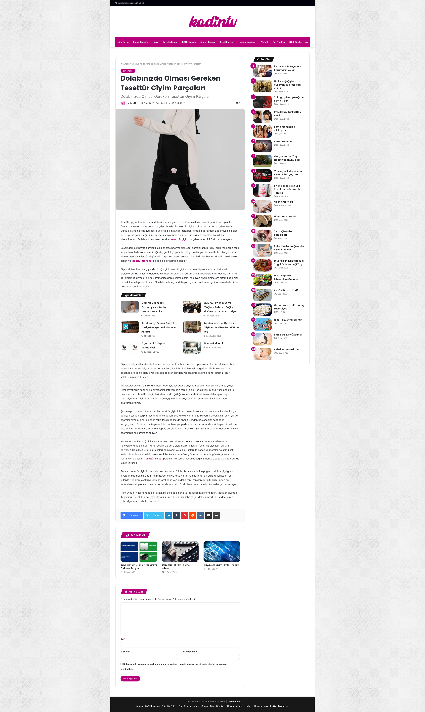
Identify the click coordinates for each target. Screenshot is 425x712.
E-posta (125, 651)
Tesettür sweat (153, 458)
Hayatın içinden (247, 42)
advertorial (139, 63)
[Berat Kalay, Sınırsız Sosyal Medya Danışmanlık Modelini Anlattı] (130, 327)
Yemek (264, 42)
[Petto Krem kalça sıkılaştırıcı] (262, 131)
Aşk (156, 42)
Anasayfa (128, 63)
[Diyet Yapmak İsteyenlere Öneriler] (262, 280)
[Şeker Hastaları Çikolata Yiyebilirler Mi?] (262, 250)
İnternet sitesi (190, 651)
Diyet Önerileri (226, 42)
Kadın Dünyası (140, 42)
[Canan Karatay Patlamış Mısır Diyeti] (262, 309)
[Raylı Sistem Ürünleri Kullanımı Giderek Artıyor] (139, 551)
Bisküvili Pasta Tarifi (286, 290)
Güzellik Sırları (170, 42)
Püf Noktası (279, 42)
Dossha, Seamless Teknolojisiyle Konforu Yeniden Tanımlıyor (154, 307)
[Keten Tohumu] (262, 146)
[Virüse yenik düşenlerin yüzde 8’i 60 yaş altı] (262, 175)
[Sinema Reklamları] (192, 347)
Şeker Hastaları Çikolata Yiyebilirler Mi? (289, 247)
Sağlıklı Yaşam (188, 42)
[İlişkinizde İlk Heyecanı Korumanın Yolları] (262, 71)
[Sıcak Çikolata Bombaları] (262, 236)
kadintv (130, 103)
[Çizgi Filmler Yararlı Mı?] (262, 324)
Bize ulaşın (283, 706)
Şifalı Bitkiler (295, 42)
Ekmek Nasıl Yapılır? (286, 216)
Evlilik (273, 706)
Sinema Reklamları (215, 343)
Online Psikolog (283, 201)
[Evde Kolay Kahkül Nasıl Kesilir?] (262, 116)
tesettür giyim (179, 239)
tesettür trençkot (142, 260)
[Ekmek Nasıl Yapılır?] (262, 221)
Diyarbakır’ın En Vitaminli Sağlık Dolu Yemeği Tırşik (289, 262)
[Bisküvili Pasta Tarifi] (262, 295)
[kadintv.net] (212, 21)
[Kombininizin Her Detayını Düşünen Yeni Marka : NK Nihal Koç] (192, 327)
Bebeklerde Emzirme (286, 349)
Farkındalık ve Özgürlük (288, 334)
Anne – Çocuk (207, 42)
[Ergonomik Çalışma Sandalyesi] (130, 347)
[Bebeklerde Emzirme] (262, 354)
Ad (123, 639)
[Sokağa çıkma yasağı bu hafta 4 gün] (262, 102)
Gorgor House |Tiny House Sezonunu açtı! (287, 158)
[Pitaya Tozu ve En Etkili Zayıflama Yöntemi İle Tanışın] (262, 190)
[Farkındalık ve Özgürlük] (262, 339)
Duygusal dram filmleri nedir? (221, 565)
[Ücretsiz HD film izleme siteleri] (180, 551)
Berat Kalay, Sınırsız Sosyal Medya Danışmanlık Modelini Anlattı (158, 327)
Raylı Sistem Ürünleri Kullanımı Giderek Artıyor (139, 566)
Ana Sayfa (123, 42)
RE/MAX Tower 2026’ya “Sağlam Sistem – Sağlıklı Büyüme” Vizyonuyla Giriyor (220, 307)
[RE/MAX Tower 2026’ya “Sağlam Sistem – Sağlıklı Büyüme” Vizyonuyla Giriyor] (192, 307)
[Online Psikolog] (262, 206)
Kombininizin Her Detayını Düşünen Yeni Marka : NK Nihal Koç (221, 327)
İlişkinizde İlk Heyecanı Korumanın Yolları (287, 68)
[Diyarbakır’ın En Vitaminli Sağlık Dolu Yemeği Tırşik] (262, 265)
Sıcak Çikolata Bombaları (283, 233)
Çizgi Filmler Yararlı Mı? (288, 320)
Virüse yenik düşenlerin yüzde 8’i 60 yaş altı (288, 172)
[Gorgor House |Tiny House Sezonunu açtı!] (262, 161)
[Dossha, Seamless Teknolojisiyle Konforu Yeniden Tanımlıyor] (130, 307)
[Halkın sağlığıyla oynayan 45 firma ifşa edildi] (262, 86)
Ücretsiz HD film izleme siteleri (176, 566)
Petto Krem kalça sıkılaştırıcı (284, 128)
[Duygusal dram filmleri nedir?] (222, 551)
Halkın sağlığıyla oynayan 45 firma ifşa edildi (287, 85)
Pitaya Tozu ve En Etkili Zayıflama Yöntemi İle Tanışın (287, 189)
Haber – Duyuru (254, 706)
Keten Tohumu (283, 141)
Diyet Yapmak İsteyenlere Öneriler (286, 277)
